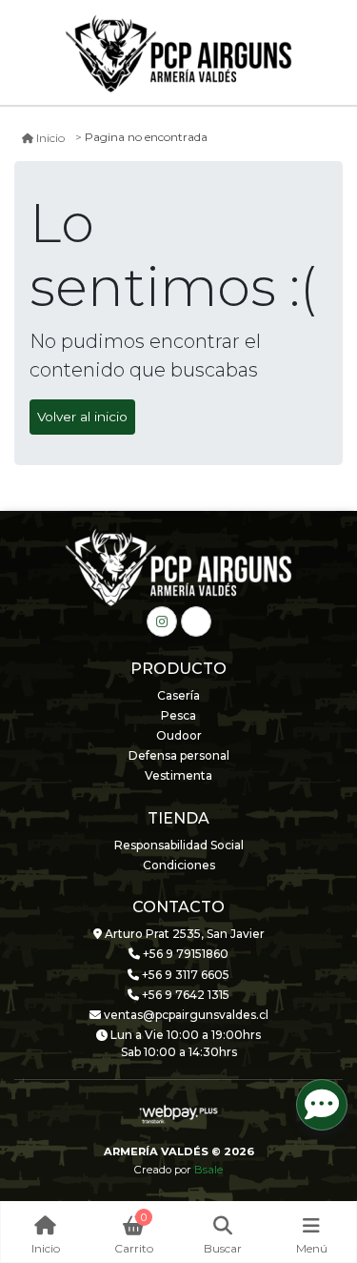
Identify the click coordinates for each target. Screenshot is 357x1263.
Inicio (50, 138)
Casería (178, 695)
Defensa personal (179, 755)
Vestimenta (178, 775)
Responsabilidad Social (179, 845)
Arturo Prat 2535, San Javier (183, 934)
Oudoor (179, 735)
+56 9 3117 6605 (184, 975)
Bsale (208, 1169)
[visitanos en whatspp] (196, 621)
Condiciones (179, 865)
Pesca (178, 715)
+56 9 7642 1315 (184, 995)
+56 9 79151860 (184, 954)
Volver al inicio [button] (82, 416)
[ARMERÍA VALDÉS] (179, 53)
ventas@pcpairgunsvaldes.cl (184, 1015)
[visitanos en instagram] (162, 621)
